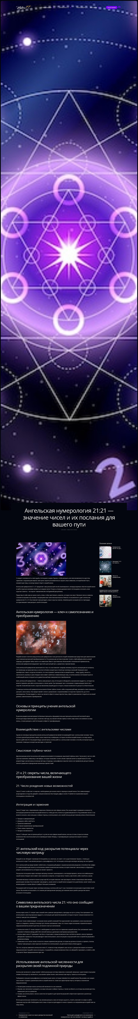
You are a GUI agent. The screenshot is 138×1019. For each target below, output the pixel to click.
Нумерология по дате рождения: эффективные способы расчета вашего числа (109, 591)
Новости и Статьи (72, 529)
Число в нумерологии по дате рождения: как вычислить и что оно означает (117, 596)
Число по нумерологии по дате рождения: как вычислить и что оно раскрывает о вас (117, 576)
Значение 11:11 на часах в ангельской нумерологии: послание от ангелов (117, 562)
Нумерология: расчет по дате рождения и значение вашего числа (117, 547)
